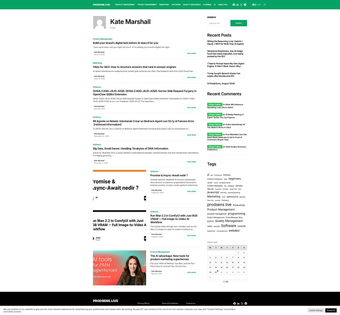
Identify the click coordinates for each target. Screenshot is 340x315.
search (239, 23)
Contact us (190, 303)
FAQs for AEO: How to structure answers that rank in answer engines (134, 67)
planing (242, 197)
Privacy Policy (143, 303)
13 (227, 262)
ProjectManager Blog (234, 217)
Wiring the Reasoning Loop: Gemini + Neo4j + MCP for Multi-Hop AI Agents (225, 42)
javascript (213, 192)
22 (238, 267)
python (210, 221)
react (209, 226)
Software (97, 87)
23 (244, 267)
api (212, 175)
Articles (226, 175)
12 (221, 262)
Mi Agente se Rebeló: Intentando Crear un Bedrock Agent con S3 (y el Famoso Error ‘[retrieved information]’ (143, 123)
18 (216, 267)
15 (238, 262)
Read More (191, 53)
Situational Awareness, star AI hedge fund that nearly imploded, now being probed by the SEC (225, 54)
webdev (234, 230)
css (225, 186)
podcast (217, 200)
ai (208, 174)
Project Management (215, 217)
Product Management (102, 39)
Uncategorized (221, 231)
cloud (216, 182)
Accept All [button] (331, 310)
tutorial (241, 226)
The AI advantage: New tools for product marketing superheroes (169, 257)
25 (216, 272)
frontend (225, 189)
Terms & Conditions (170, 303)
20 (227, 267)
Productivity (239, 205)
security (217, 226)
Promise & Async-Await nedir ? (169, 175)
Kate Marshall (99, 52)
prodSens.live (101, 4)
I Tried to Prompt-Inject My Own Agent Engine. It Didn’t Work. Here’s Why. (225, 64)
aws (225, 179)
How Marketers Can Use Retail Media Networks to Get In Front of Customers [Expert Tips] (227, 137)
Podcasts (225, 200)
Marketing (97, 63)
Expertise (218, 189)
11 (215, 262)
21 (233, 267)
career (209, 182)
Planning (210, 200)
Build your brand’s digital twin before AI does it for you (125, 43)
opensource (232, 196)
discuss (210, 189)
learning (223, 193)
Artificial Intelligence (215, 179)
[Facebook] (234, 4)
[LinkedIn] (238, 4)
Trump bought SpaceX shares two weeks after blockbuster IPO (223, 74)
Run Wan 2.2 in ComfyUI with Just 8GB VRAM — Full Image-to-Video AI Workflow (173, 219)
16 (244, 262)
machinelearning (234, 193)
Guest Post (233, 189)
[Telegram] (245, 4)
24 (210, 272)
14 (233, 262)
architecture (218, 175)
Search (211, 17)
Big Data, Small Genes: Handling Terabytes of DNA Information (130, 148)
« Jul (225, 281)
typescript (211, 231)
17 (210, 267)
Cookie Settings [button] (315, 310)
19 (221, 267)
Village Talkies (215, 104)
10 (210, 262)
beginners (235, 178)
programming (236, 213)
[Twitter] (241, 4)
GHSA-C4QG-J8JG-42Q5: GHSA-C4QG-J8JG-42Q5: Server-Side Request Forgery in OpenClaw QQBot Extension (144, 92)
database (231, 186)
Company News (224, 182)
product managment (216, 214)
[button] (256, 5)
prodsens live (219, 204)
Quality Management (229, 221)
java (239, 189)
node (223, 197)
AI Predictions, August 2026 (221, 83)
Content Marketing (215, 186)
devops (239, 185)
